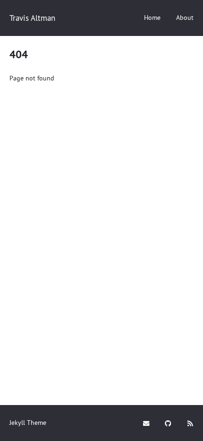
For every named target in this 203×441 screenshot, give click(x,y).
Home (152, 17)
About (185, 17)
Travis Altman (32, 18)
